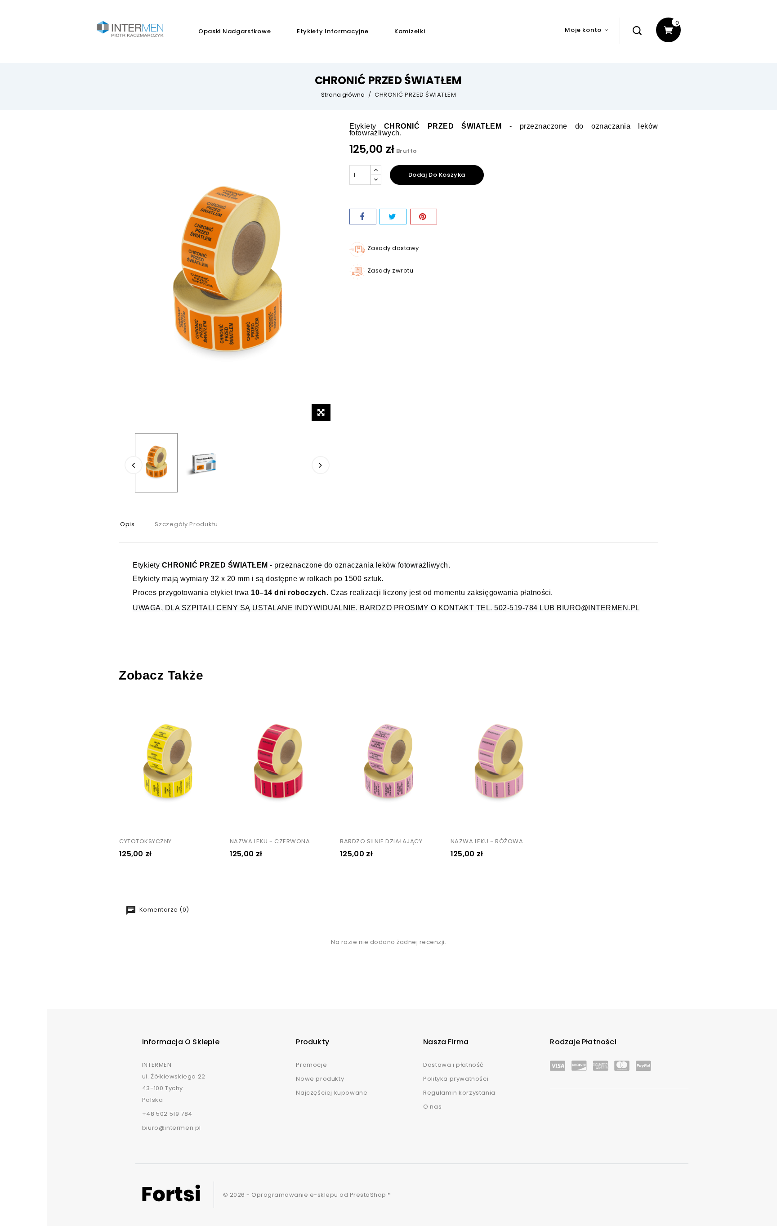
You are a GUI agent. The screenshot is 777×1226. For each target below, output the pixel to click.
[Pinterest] (424, 216)
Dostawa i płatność (453, 1064)
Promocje (311, 1064)
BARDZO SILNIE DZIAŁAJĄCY (381, 841)
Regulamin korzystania (459, 1092)
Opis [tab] (127, 524)
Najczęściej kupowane (331, 1092)
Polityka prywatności (455, 1078)
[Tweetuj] (393, 216)
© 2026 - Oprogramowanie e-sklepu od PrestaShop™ (307, 1194)
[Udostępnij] (363, 216)
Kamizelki (409, 31)
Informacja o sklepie (180, 1042)
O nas (432, 1106)
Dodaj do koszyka (437, 174)
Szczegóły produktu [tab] (186, 524)
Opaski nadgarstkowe (234, 31)
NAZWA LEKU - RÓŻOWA (487, 841)
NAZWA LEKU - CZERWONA (270, 841)
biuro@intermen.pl (171, 1127)
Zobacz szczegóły (134, 708)
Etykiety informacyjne (333, 31)
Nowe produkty (320, 1078)
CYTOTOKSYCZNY (145, 841)
